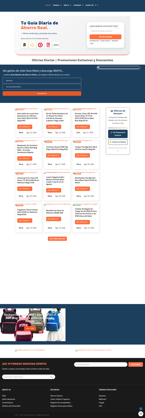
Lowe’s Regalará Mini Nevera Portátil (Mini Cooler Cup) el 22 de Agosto (55, 180)
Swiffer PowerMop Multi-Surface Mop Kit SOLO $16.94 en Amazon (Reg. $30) (115, 335)
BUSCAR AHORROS (105, 37)
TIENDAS (56, 5)
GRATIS (66, 5)
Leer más (30, 328)
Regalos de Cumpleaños (60, 402)
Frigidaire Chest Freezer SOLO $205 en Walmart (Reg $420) (27, 212)
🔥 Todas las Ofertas (118, 142)
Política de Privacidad (11, 406)
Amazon (102, 396)
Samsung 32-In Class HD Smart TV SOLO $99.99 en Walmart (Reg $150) (28, 180)
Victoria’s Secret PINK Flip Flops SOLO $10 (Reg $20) (57, 148)
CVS (100, 406)
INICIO (48, 5)
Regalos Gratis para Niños (61, 406)
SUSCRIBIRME (135, 364)
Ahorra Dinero (56, 396)
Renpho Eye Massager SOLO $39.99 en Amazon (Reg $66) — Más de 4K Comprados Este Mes (114, 321)
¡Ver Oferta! (24, 126)
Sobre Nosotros (8, 399)
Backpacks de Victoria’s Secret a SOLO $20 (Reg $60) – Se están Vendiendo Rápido (27, 149)
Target (101, 402)
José (78, 132)
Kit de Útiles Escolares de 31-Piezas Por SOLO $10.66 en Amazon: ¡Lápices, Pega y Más (57, 117)
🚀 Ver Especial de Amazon (117, 134)
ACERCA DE (89, 5)
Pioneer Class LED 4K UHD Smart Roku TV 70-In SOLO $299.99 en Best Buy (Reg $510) (86, 117)
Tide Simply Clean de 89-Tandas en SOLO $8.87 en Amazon (114, 309)
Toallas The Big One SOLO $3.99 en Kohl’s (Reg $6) (86, 148)
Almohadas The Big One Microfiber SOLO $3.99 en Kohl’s (86, 180)
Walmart (102, 399)
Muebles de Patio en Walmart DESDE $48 (55, 211)
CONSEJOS (77, 5)
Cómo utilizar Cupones (60, 399)
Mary (21, 132)
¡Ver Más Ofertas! (57, 238)
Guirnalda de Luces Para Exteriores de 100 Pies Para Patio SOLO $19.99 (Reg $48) (27, 117)
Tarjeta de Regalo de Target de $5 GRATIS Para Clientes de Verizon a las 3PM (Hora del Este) (86, 212)
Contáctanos (7, 402)
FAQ (4, 396)
